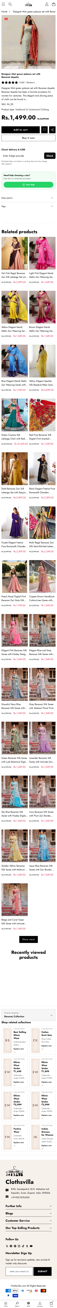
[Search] (10, 4)
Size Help (30, 184)
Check (49, 155)
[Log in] (46, 4)
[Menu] (3, 4)
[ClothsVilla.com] (28, 4)
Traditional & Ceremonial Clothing (32, 109)
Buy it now (28, 138)
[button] (53, 4)
